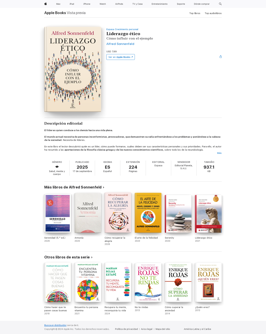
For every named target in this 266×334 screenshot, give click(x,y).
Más (219, 153)
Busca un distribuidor (55, 325)
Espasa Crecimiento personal (122, 29)
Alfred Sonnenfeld (120, 44)
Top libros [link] (194, 13)
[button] (220, 4)
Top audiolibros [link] (213, 13)
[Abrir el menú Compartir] (220, 56)
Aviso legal (146, 329)
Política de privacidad (126, 329)
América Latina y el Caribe (197, 329)
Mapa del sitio (163, 329)
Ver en (119, 57)
